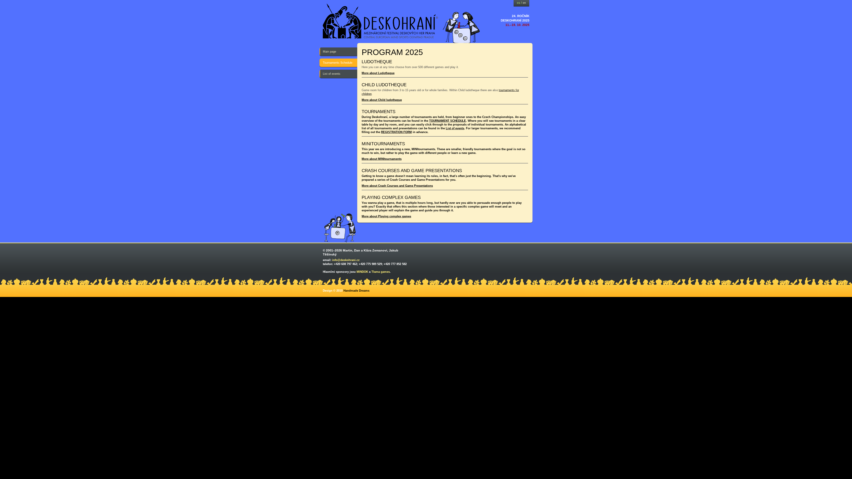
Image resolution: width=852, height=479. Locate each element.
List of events (331, 73)
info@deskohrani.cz (346, 260)
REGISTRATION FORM (396, 132)
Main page (329, 51)
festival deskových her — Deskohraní (380, 21)
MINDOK (362, 271)
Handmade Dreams (356, 290)
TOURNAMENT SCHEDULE (447, 120)
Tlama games (380, 271)
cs (518, 2)
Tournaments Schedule (337, 62)
